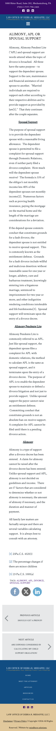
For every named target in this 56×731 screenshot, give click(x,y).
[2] (10, 562)
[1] (10, 554)
